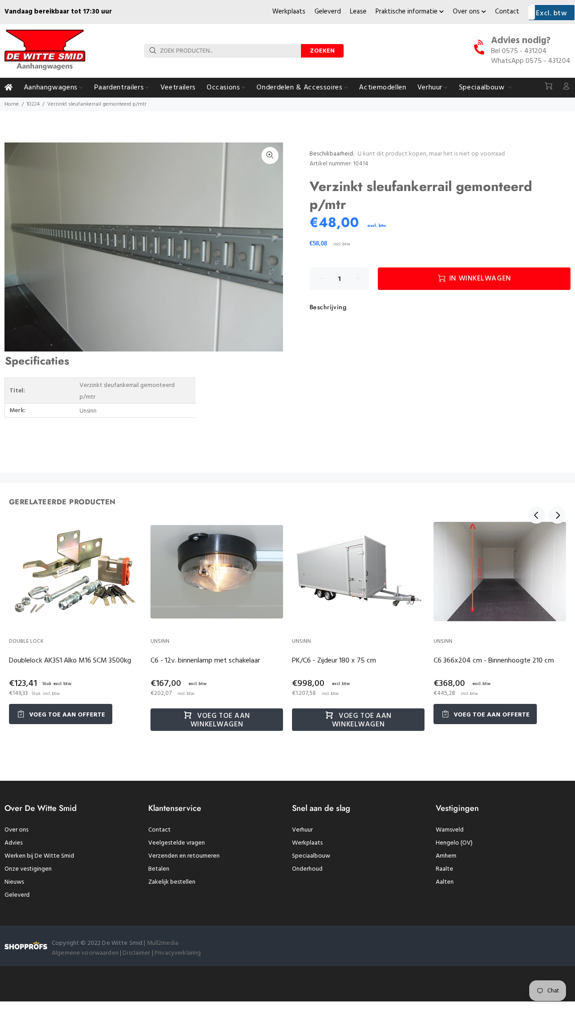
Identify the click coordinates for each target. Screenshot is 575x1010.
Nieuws (14, 882)
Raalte (444, 869)
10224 (33, 104)
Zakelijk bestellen (171, 882)
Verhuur (302, 830)
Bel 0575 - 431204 (519, 51)
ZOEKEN (322, 51)
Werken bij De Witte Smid (39, 856)
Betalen (158, 869)
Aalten (445, 882)
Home (11, 104)
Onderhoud (307, 869)
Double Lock (26, 641)
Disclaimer (137, 953)
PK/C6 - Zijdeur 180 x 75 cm (334, 661)
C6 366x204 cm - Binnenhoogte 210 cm (493, 661)
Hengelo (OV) (454, 843)
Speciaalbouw (311, 856)
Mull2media (162, 943)
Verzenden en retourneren (184, 856)
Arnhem (446, 856)
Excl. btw (551, 13)
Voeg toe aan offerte (66, 715)
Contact (507, 11)
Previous (536, 515)
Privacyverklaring (178, 953)
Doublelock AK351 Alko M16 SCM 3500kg (70, 661)
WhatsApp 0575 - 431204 (531, 61)
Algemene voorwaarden (85, 953)
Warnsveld (450, 830)
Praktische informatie (407, 11)
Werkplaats (288, 11)
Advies (13, 843)
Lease (358, 11)
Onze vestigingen (28, 869)
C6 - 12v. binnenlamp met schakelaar (205, 661)
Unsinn (159, 641)
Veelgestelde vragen (176, 843)
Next (557, 515)
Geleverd (327, 11)
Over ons (467, 11)
